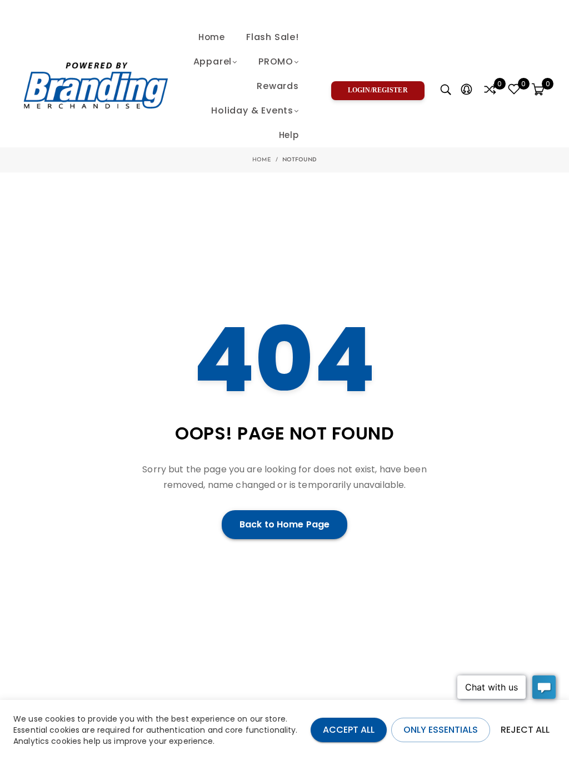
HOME (261, 160)
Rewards (278, 86)
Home (211, 37)
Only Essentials (440, 729)
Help (289, 135)
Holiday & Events (252, 110)
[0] (490, 90)
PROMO (275, 61)
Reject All (525, 729)
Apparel (212, 61)
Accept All (349, 729)
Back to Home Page (284, 524)
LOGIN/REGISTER (378, 90)
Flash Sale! (272, 37)
